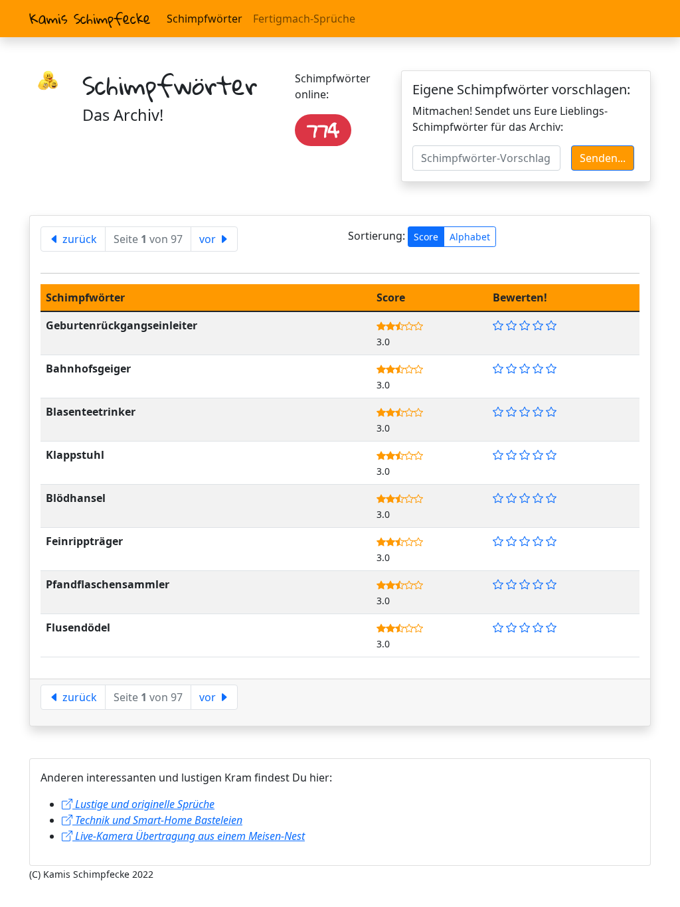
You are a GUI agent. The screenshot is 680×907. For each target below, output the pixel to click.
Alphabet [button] (470, 236)
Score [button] (426, 236)
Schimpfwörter (204, 18)
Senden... (603, 158)
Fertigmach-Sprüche (304, 18)
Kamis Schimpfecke (90, 18)
